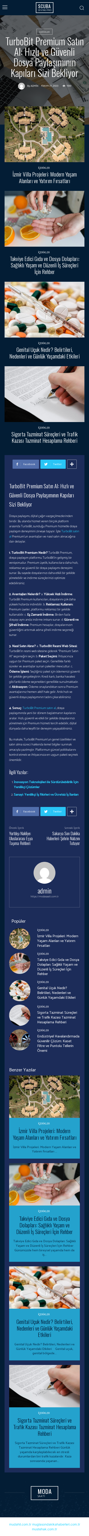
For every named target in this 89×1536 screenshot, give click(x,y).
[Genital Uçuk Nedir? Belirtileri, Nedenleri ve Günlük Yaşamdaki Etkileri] (44, 310)
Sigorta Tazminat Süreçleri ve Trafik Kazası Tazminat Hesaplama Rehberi (44, 437)
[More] (72, 464)
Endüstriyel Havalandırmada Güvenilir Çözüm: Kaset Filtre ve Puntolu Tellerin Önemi (58, 1043)
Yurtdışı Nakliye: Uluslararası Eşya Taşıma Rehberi (21, 838)
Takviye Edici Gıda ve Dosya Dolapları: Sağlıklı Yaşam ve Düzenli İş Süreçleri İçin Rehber (44, 265)
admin (34, 86)
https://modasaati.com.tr (45, 896)
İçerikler (44, 32)
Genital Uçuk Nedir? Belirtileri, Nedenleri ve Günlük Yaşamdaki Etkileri (44, 352)
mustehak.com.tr (44, 1529)
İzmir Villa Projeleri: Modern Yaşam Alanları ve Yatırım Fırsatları (45, 177)
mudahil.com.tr (20, 1524)
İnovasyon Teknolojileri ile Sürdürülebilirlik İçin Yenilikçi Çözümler (46, 785)
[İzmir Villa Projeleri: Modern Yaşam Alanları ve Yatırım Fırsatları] (44, 134)
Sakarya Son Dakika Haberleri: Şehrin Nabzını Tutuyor (63, 838)
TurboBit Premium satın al (39, 708)
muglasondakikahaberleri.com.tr (56, 1524)
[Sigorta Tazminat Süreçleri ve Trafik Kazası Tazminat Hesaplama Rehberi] (44, 394)
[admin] (22, 86)
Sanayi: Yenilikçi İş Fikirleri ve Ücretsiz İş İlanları (46, 794)
